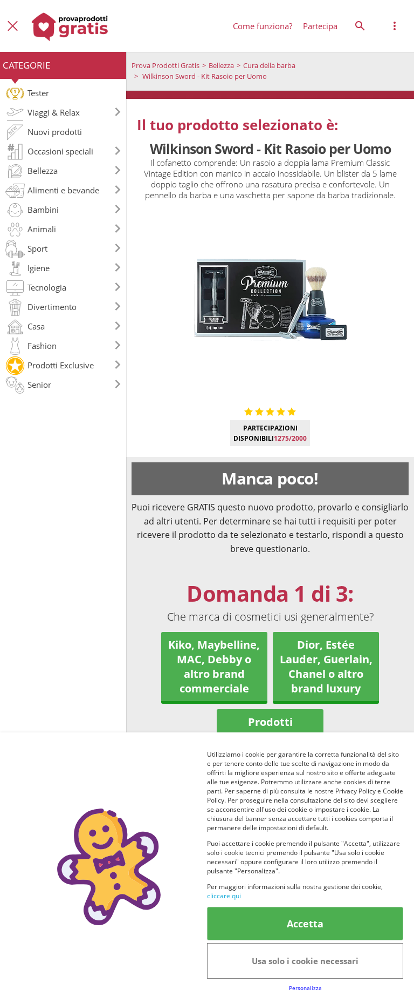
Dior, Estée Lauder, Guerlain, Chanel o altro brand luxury (326, 666)
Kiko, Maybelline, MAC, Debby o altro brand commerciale (214, 666)
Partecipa (320, 26)
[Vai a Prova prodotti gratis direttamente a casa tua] (70, 26)
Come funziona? (262, 26)
